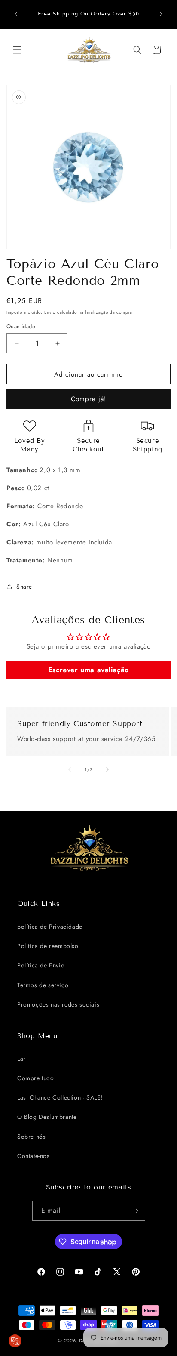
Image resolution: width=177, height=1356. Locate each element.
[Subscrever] (135, 1211)
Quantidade (20, 326)
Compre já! (89, 399)
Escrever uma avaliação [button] (88, 670)
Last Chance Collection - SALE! (60, 1097)
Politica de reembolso (48, 946)
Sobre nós (31, 1136)
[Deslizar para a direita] (107, 769)
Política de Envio (40, 965)
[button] (17, 49)
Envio (50, 312)
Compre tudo (35, 1078)
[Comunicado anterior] (15, 14)
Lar (21, 1058)
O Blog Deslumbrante (46, 1116)
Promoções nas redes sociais (58, 1004)
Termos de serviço (42, 985)
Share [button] (24, 586)
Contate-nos (33, 1156)
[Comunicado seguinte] (161, 14)
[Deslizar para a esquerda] (69, 769)
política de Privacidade (49, 926)
